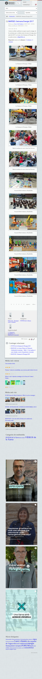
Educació (10, 321)
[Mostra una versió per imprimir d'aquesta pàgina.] (29, 339)
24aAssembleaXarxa (16, 639)
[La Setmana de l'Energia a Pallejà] (23, 53)
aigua (35, 639)
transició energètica (9, 649)
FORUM (26, 645)
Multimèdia (12, 16)
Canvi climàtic (20, 641)
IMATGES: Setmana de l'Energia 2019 (20, 354)
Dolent (9, 28)
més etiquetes (34, 652)
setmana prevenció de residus (15, 647)
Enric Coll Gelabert (18, 24)
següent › (28, 304)
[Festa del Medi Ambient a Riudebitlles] (23, 180)
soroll (23, 647)
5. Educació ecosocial (13, 334)
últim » (34, 304)
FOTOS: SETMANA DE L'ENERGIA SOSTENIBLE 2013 (20, 407)
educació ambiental (20, 643)
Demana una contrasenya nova (35, 4)
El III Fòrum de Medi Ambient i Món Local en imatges (20, 395)
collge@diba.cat (21, 37)
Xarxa (15, 649)
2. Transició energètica (11, 333)
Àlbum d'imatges (7, 21)
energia (30, 643)
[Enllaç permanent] (34, 339)
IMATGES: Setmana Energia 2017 (24, 16)
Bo (13, 28)
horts (32, 646)
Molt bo (14, 28)
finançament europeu (13, 646)
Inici (7, 16)
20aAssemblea (9, 639)
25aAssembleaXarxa (24, 639)
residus (7, 648)
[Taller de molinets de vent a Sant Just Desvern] (23, 137)
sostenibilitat (29, 648)
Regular (11, 28)
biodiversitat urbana (10, 641)
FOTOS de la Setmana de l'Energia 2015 (21, 346)
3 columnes (29, 40)
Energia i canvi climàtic (13, 321)
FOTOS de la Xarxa (25, 321)
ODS (35, 646)
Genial (16, 28)
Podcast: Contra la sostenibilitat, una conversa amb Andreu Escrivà (21, 370)
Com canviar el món (10, 363)
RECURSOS (22, 437)
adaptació (31, 639)
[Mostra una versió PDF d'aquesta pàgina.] (31, 339)
